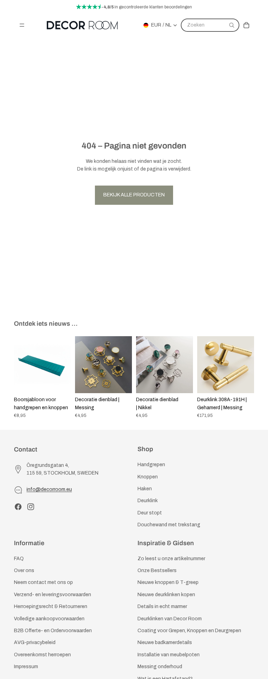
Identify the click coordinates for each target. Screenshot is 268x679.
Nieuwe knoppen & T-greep (168, 582)
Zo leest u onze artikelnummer (171, 558)
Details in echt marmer (162, 606)
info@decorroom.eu (49, 489)
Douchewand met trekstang (168, 524)
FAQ (19, 558)
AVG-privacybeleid (34, 642)
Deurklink (147, 500)
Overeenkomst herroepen (42, 654)
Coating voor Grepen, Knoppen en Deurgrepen (189, 630)
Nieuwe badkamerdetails (164, 642)
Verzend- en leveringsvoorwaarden (52, 594)
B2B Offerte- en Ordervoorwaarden (53, 630)
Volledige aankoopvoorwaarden (49, 618)
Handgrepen (151, 464)
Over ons (24, 570)
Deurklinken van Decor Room (169, 618)
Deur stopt (149, 512)
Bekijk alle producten (134, 194)
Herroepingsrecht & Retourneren (50, 606)
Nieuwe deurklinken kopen (166, 594)
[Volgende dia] (63, 365)
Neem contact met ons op (43, 582)
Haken (144, 488)
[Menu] (22, 25)
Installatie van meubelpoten (168, 654)
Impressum (26, 666)
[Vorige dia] (21, 365)
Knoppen (147, 476)
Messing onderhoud (159, 666)
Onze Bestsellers (157, 570)
